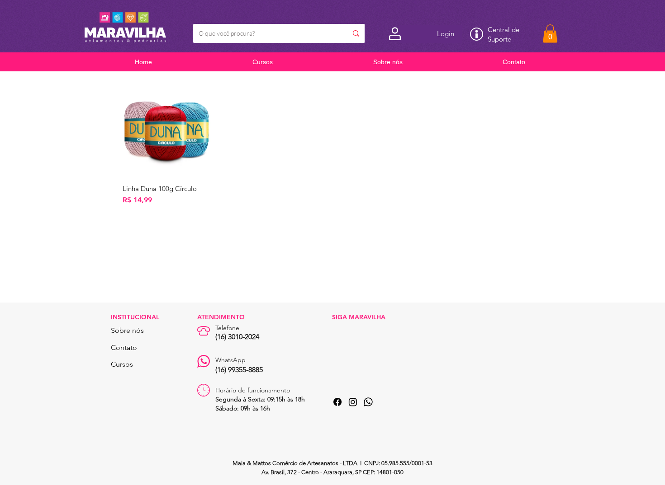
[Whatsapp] (368, 401)
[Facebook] (337, 401)
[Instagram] (352, 401)
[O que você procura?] (356, 33)
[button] (550, 33)
